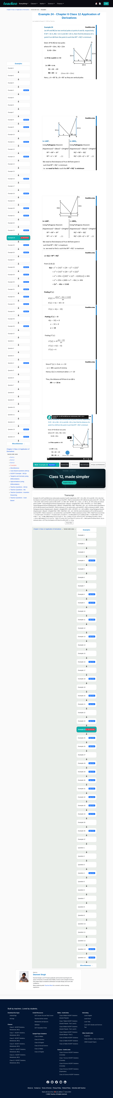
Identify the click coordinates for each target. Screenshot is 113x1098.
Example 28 (18, 267)
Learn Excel (87, 1018)
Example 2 (11, 75)
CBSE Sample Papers (90, 1042)
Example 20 (18, 208)
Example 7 (11, 112)
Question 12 (11, 422)
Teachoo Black (49, 985)
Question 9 (11, 400)
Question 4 (18, 363)
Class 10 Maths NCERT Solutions (68, 1037)
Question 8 (11, 392)
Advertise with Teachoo (78, 1088)
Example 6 (11, 105)
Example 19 (11, 201)
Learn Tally (87, 1021)
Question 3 (11, 355)
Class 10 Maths (39, 1036)
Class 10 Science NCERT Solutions (69, 1074)
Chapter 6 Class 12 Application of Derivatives (18, 9)
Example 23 (18, 230)
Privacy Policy (57, 1088)
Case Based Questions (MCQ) (19, 471)
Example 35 (11, 319)
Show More (69, 523)
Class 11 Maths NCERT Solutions (68, 1040)
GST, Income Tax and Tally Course (44, 1015)
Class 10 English (39, 1042)
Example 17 (11, 186)
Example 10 (11, 134)
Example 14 (11, 164)
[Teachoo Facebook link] (48, 1082)
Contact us (37, 1088)
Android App (13, 1015)
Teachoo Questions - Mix (18, 489)
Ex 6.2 (12, 460)
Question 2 (11, 348)
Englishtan (87, 1035)
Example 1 (11, 68)
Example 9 (18, 127)
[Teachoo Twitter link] (56, 1082)
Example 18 (18, 193)
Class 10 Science (39, 1039)
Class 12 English (39, 1051)
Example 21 (18, 215)
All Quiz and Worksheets (98, 464)
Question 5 (11, 370)
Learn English (88, 1015)
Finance (59, 3)
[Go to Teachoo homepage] (10, 4)
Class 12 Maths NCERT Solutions (68, 1043)
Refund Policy (66, 1088)
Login (106, 3)
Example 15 (11, 171)
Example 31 (18, 289)
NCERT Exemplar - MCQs (18, 473)
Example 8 (18, 119)
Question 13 (18, 429)
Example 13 (18, 156)
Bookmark (74, 464)
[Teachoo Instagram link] (52, 1082)
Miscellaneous (14, 468)
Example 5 (11, 97)
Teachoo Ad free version (41, 1018)
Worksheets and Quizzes (41, 1021)
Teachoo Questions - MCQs (18, 487)
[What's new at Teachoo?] (96, 3)
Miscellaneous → (18, 443)
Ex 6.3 (12, 462)
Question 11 (11, 414)
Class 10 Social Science (41, 1045)
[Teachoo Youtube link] (60, 1082)
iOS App (12, 1018)
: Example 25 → (46, 465)
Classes (33, 3)
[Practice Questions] (100, 3)
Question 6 (11, 377)
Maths (42, 3)
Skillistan (37, 1024)
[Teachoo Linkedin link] (65, 1082)
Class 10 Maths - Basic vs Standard (94, 1039)
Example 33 (18, 304)
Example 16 (18, 178)
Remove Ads (64, 464)
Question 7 (11, 385)
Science (50, 3)
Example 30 (18, 282)
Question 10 (11, 407)
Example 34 (18, 311)
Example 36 (18, 326)
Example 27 (11, 260)
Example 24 (18, 237)
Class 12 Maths (39, 1048)
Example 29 (18, 274)
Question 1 (11, 341)
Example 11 (18, 142)
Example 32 (18, 296)
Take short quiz (84, 464)
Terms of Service (47, 1088)
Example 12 (11, 149)
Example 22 (11, 223)
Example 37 (11, 333)
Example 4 (18, 90)
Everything (23, 3)
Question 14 (18, 436)
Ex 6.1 (12, 457)
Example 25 (18, 245)
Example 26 (18, 252)
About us (30, 1088)
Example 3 (11, 83)
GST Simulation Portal (41, 1027)
